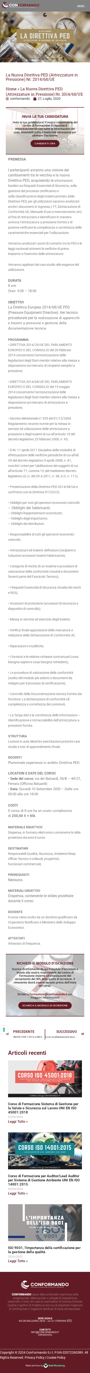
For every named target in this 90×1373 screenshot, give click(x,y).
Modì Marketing (56, 1365)
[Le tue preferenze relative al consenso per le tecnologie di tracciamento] (4, 1030)
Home (11, 88)
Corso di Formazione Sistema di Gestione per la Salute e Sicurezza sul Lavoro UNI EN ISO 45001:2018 (43, 1108)
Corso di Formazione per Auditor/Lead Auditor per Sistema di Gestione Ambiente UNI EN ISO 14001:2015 (44, 1180)
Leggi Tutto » (18, 1121)
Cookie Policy (56, 1357)
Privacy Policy (35, 1357)
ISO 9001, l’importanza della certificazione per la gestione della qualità (44, 1250)
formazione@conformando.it (49, 994)
